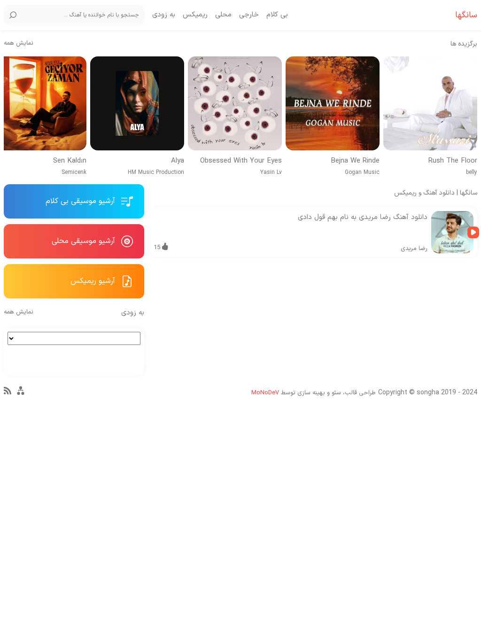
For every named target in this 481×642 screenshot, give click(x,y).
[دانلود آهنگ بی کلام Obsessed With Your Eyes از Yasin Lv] (235, 103)
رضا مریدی (414, 248)
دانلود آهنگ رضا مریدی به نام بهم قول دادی (362, 217)
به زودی (163, 15)
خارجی (249, 15)
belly (471, 172)
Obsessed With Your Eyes (241, 161)
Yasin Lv (271, 172)
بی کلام (277, 15)
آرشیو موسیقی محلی (84, 241)
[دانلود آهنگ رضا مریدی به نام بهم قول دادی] (452, 232)
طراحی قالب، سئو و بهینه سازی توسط (313, 393)
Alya (177, 161)
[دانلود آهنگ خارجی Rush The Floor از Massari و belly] (430, 103)
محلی (223, 15)
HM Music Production (156, 172)
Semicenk (74, 172)
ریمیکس (195, 15)
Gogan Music (362, 172)
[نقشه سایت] (20, 394)
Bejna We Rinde (355, 161)
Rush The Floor (452, 161)
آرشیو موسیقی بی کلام (81, 201)
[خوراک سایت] (7, 393)
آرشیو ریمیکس (93, 281)
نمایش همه (18, 43)
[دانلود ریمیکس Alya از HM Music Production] (137, 103)
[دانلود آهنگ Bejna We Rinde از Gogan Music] (333, 103)
